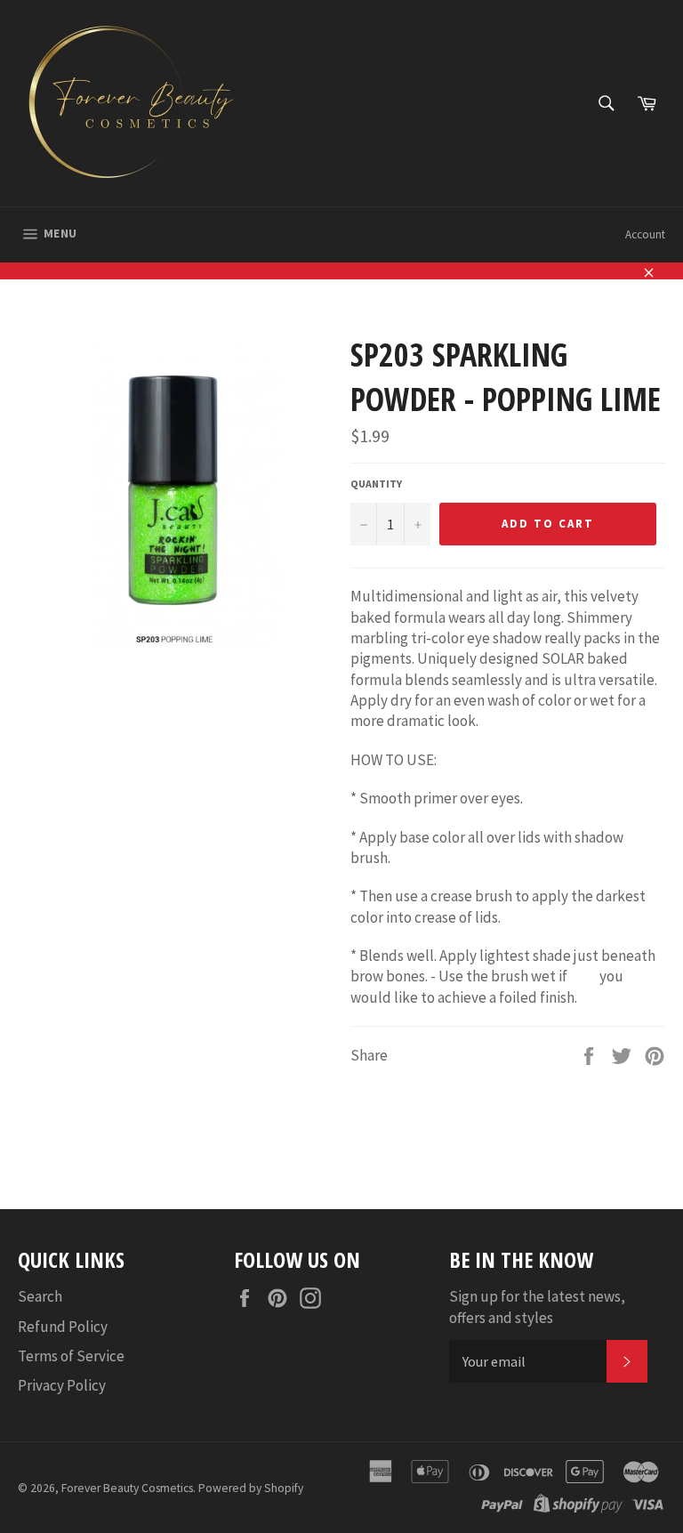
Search (40, 1296)
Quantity (376, 483)
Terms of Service (71, 1356)
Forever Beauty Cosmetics (127, 1488)
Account (645, 234)
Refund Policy (63, 1326)
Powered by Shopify (250, 1488)
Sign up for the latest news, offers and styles (537, 1307)
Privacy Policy (62, 1385)
